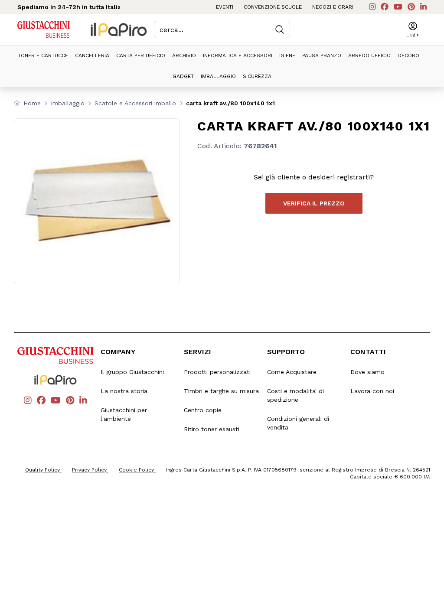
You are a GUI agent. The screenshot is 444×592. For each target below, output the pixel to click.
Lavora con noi (372, 390)
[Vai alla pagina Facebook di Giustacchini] (384, 6)
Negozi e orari (332, 7)
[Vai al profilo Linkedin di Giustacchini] (423, 6)
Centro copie (203, 410)
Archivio (184, 55)
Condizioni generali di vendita (298, 423)
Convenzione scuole (273, 7)
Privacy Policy (90, 470)
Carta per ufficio (140, 55)
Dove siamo (367, 371)
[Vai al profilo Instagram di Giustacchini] (372, 6)
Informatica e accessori (237, 55)
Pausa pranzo (321, 55)
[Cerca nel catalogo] (279, 29)
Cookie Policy (137, 470)
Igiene (287, 55)
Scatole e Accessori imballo (135, 103)
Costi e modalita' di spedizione (295, 395)
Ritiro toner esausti (211, 429)
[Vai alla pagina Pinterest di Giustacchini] (411, 6)
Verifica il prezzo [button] (314, 203)
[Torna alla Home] (43, 29)
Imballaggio (218, 76)
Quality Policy (43, 470)
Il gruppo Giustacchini (132, 371)
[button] (413, 29)
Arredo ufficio (369, 55)
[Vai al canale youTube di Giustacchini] (398, 6)
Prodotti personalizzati (217, 371)
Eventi (224, 7)
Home (32, 103)
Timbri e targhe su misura (221, 390)
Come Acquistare (292, 371)
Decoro (408, 55)
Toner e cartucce (43, 55)
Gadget (183, 76)
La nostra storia (124, 390)
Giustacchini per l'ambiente (124, 414)
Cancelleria (92, 55)
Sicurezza (257, 76)
